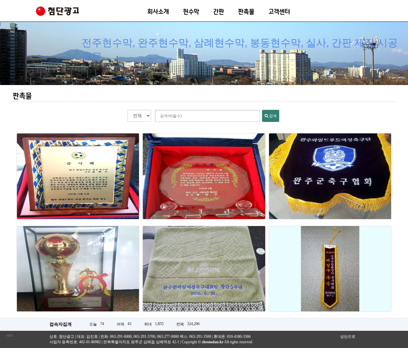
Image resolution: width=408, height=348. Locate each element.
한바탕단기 (330, 272)
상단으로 (347, 336)
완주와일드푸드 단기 (330, 180)
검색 (272, 116)
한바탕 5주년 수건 (204, 272)
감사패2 (78, 180)
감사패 (204, 180)
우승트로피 (77, 272)
